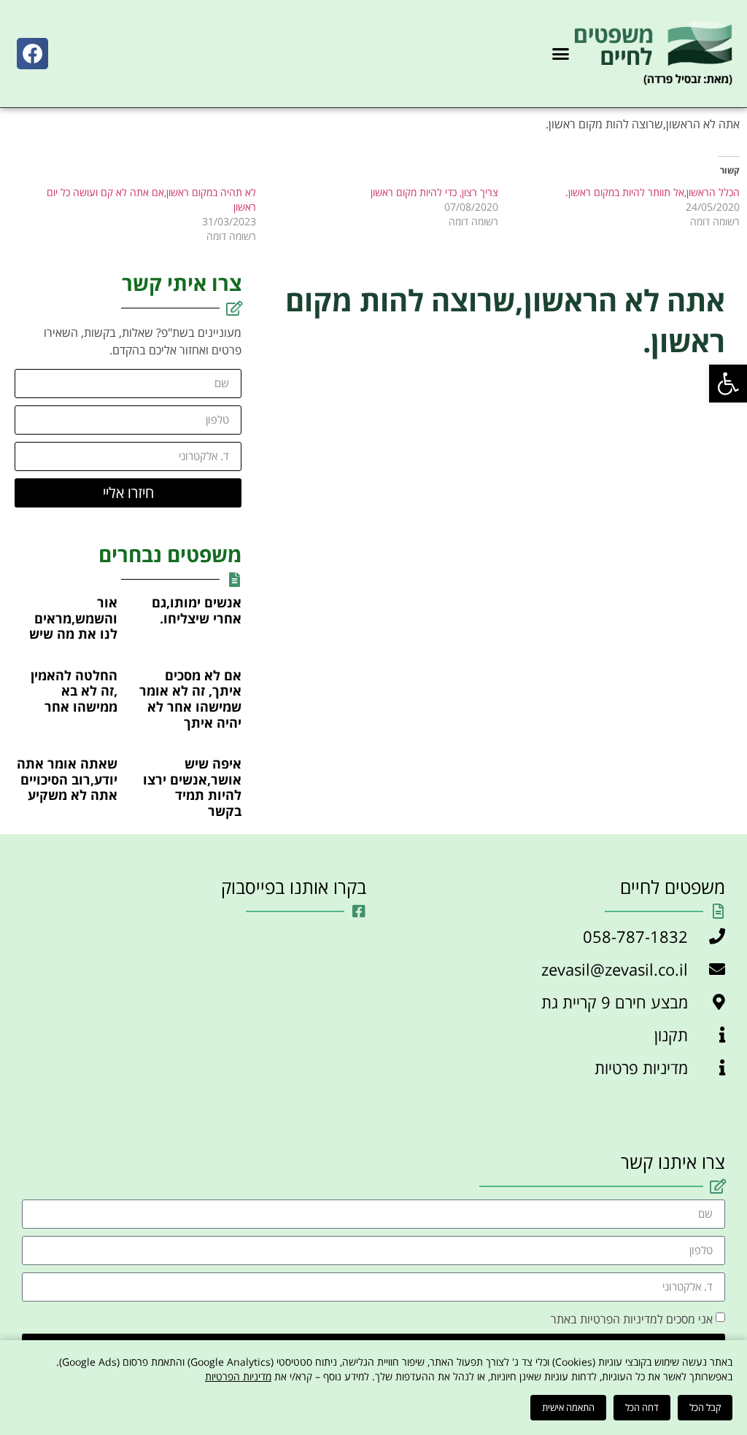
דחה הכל (642, 1407)
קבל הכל (705, 1407)
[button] (728, 383)
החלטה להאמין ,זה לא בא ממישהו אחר (74, 690)
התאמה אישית (568, 1407)
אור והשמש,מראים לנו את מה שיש (73, 618)
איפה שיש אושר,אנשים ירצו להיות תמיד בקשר (192, 787)
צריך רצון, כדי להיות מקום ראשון (434, 192)
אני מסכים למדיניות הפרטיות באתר (632, 1318)
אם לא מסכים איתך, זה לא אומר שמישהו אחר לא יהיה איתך (190, 698)
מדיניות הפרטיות (238, 1376)
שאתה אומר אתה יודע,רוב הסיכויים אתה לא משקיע (67, 779)
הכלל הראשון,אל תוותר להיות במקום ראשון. (652, 192)
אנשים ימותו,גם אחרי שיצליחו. (196, 610)
